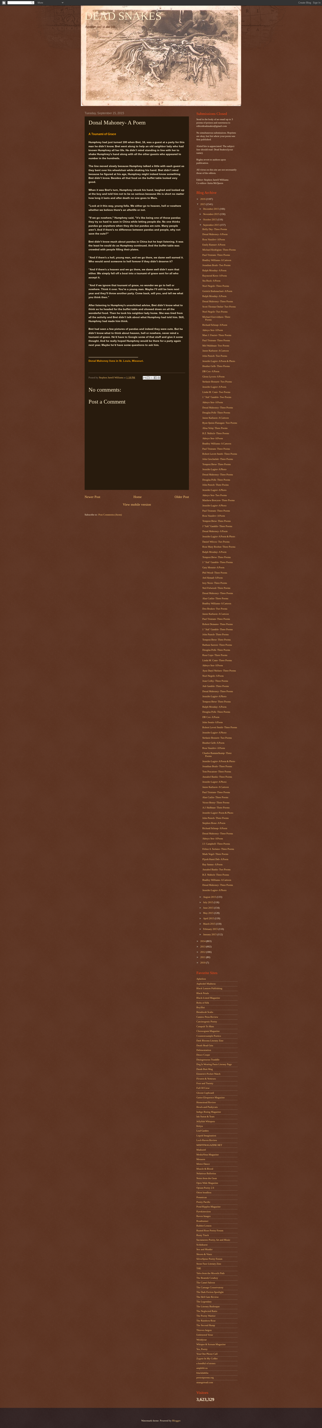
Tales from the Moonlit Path (210, 1273)
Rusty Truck (202, 1235)
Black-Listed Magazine (208, 998)
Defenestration (203, 1050)
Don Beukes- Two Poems (214, 608)
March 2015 (209, 924)
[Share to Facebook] (155, 378)
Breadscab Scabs (204, 1012)
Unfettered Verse (204, 1335)
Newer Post (92, 497)
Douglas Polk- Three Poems (216, 412)
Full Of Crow (202, 1088)
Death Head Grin (204, 1045)
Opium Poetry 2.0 (205, 1188)
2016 (203, 199)
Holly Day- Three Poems (214, 229)
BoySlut (200, 1007)
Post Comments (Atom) (110, 514)
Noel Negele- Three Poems (215, 286)
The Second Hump (205, 1325)
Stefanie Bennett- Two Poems (217, 381)
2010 (203, 962)
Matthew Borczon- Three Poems (218, 500)
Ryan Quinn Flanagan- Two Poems (219, 423)
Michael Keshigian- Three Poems (219, 250)
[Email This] (144, 378)
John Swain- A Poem (212, 722)
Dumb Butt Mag (204, 1069)
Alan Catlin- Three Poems (215, 598)
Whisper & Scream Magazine (211, 1344)
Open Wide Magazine (207, 1183)
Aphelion (201, 979)
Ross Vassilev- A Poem (213, 239)
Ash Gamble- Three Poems (215, 686)
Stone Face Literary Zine (208, 1264)
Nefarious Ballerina (206, 1173)
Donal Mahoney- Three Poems (217, 301)
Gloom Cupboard (205, 1093)
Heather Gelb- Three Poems (216, 366)
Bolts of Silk (202, 1003)
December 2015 (211, 209)
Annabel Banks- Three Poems (217, 777)
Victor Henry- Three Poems (215, 802)
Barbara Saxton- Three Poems (217, 645)
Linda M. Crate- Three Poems (217, 660)
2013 (203, 946)
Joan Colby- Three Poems (215, 681)
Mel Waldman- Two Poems (215, 345)
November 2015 (211, 214)
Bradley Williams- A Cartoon (216, 260)
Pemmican (201, 1197)
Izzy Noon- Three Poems (214, 583)
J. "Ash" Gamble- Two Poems (216, 397)
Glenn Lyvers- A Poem (213, 376)
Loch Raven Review (206, 1140)
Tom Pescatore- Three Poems (216, 771)
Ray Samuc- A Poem (212, 864)
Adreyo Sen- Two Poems (214, 495)
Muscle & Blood (204, 1169)
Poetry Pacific (203, 1202)
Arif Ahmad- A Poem (212, 577)
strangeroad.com (204, 1382)
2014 (203, 941)
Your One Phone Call (207, 1354)
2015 (203, 204)
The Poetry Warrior (205, 1316)
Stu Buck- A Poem (211, 280)
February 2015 (210, 929)
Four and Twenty (204, 1083)
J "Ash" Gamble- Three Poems (217, 526)
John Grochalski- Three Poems (217, 459)
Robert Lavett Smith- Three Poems (219, 454)
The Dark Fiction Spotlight (210, 1292)
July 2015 (208, 902)
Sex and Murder (204, 1249)
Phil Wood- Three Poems (214, 572)
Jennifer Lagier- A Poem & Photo (218, 361)
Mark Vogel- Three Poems (215, 854)
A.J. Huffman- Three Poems (216, 807)
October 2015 (210, 219)
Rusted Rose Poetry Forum (209, 1230)
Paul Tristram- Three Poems (216, 255)
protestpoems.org (205, 1377)
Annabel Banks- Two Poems (216, 869)
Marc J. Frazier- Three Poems (216, 335)
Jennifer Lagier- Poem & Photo (217, 813)
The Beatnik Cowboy (207, 1278)
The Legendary (204, 1301)
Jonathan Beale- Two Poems (216, 265)
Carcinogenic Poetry (206, 1021)
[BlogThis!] (148, 378)
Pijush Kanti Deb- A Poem (215, 859)
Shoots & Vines (204, 1254)
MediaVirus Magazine (207, 1154)
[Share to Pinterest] (159, 378)
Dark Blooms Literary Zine (209, 1040)
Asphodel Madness (206, 983)
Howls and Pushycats (207, 1107)
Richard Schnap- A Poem (214, 325)
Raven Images (203, 1216)
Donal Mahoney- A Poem (215, 234)
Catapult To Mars (205, 1026)
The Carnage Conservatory (209, 1287)
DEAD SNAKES (123, 16)
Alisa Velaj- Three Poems (215, 428)
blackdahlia (202, 1373)
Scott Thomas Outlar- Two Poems (219, 306)
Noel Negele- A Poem (213, 676)
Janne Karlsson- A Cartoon (215, 350)
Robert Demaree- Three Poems (217, 624)
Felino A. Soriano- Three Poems (218, 849)
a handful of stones (205, 1363)
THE (198, 1268)
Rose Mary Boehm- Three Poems (218, 547)
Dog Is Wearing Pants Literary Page (214, 1064)
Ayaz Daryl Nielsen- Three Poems (219, 670)
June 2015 (208, 908)
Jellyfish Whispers (205, 1121)
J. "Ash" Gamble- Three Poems (217, 562)
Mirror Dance (203, 1164)
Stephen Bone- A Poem (213, 823)
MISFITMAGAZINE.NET (209, 1145)
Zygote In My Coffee (207, 1358)
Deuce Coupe (203, 1055)
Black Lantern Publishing (209, 988)
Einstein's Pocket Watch (208, 1074)
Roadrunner (202, 1221)
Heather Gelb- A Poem (213, 743)
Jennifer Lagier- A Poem (214, 387)
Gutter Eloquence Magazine (210, 1097)
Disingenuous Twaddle (208, 1059)
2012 (203, 952)
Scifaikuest (202, 1244)
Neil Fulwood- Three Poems (216, 588)
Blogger (176, 1420)
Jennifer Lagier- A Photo (214, 469)
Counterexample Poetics (208, 1036)
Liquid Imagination (206, 1135)
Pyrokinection (203, 1211)
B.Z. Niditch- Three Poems (215, 433)
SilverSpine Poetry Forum (209, 1259)
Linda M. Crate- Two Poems (216, 392)
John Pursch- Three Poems (215, 485)
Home (137, 497)
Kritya (199, 1126)
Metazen (200, 1159)
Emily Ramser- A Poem (213, 244)
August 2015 (210, 897)
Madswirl (201, 1150)
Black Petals (202, 993)
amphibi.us (202, 1368)
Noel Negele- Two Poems (215, 311)
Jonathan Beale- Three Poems (217, 766)
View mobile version (137, 504)
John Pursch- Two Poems (214, 356)
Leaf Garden (202, 1130)
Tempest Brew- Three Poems (216, 464)
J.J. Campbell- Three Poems (216, 844)
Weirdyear (201, 1339)
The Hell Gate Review (207, 1297)
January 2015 (210, 934)
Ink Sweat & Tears (205, 1116)
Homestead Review (206, 1102)
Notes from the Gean (206, 1178)
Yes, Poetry (202, 1349)
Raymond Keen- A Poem (214, 275)
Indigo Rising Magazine (208, 1112)
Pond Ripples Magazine (208, 1206)
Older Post (182, 497)
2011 (203, 957)
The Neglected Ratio (206, 1311)
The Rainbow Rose (206, 1320)
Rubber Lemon (203, 1225)
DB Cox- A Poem (210, 371)
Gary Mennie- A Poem (213, 567)
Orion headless (203, 1192)
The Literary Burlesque (208, 1306)
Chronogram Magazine (208, 1031)
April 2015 (209, 918)
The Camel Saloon (205, 1282)
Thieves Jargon (204, 1330)
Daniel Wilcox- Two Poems (216, 541)
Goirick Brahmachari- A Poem (217, 291)
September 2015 (211, 225)
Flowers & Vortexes (206, 1078)
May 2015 (208, 913)
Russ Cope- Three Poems (214, 655)
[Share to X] (152, 378)
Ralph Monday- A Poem (214, 270)
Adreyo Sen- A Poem (212, 330)
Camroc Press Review (207, 1017)
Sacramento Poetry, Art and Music (213, 1240)
